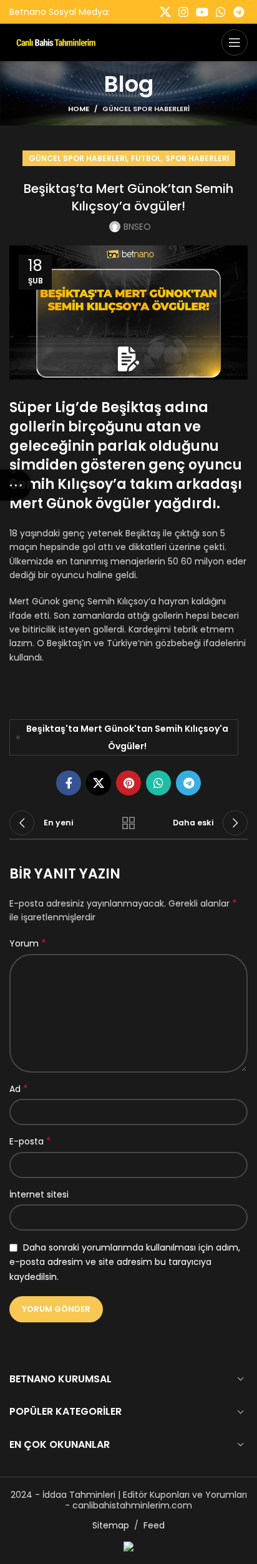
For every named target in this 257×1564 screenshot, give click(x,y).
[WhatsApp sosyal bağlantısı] (221, 11)
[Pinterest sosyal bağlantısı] (128, 782)
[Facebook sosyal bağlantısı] (68, 782)
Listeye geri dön (128, 822)
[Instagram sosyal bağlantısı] (183, 11)
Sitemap (110, 1525)
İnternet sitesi (39, 1194)
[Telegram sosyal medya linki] (239, 11)
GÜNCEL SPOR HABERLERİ (146, 109)
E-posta (30, 1141)
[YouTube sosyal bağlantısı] (202, 11)
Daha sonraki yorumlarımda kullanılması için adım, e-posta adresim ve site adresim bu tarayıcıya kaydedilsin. (124, 1262)
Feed (154, 1525)
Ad (18, 1089)
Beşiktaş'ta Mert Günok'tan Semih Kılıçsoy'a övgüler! (127, 737)
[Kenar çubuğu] (15, 485)
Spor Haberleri (197, 158)
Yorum (27, 943)
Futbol (146, 158)
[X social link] (165, 11)
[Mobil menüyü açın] (234, 42)
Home (78, 109)
